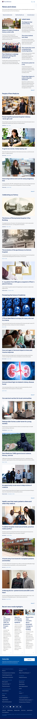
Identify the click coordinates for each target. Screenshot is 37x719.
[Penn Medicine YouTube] (13, 706)
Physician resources (6, 686)
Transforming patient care (7, 675)
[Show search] (32, 2)
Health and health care (19, 14)
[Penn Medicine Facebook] (3, 706)
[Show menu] (34, 2)
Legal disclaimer (29, 710)
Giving (3, 695)
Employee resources (23, 677)
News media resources (23, 686)
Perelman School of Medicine (24, 702)
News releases (22, 684)
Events (20, 688)
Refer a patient (5, 681)
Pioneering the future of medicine (8, 672)
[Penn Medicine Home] (16, 2)
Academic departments (23, 697)
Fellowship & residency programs (25, 699)
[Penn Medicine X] (7, 706)
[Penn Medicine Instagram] (10, 706)
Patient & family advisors (7, 701)
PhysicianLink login (6, 683)
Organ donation (5, 699)
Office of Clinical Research (24, 672)
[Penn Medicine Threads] (17, 706)
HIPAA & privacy (10, 710)
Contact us (4, 710)
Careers (20, 693)
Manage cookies (17, 710)
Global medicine (5, 690)
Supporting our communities (7, 677)
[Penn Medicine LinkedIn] (20, 706)
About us (4, 670)
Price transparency (5, 712)
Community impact (30, 14)
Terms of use (23, 710)
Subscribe (29, 659)
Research (21, 670)
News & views (21, 681)
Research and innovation (7, 14)
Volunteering (4, 697)
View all (32, 90)
